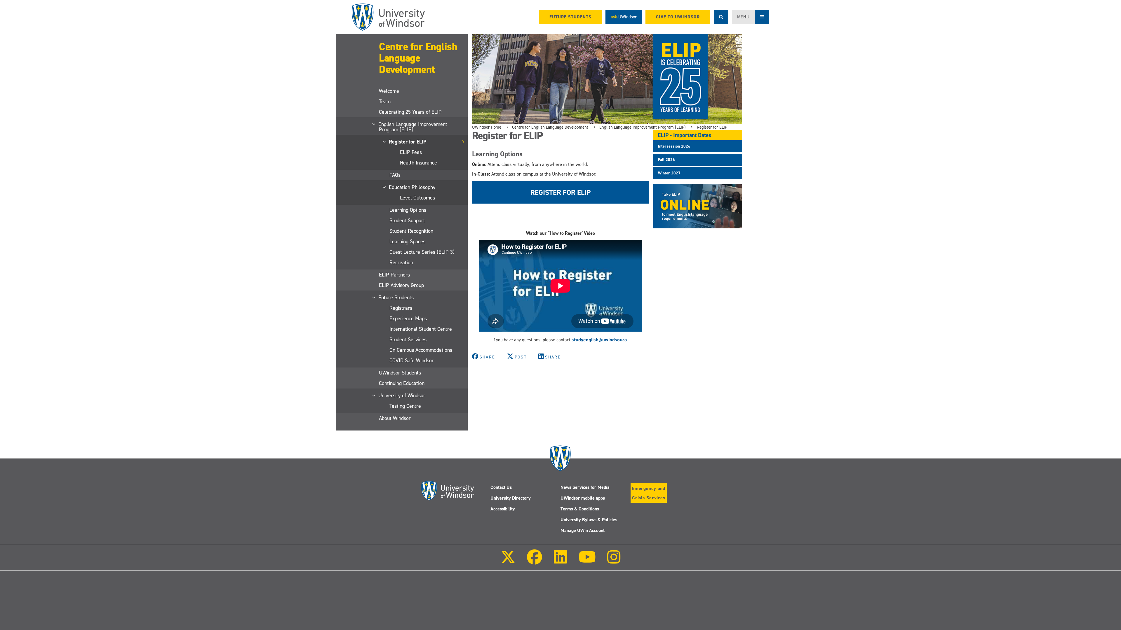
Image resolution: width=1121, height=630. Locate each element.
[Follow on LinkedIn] (560, 561)
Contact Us (501, 487)
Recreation (401, 262)
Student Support (407, 220)
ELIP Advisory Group (401, 285)
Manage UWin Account (582, 530)
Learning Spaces (407, 241)
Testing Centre (405, 406)
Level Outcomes (417, 197)
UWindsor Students (400, 372)
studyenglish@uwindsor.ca (599, 339)
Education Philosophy (412, 187)
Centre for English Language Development (418, 58)
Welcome (389, 91)
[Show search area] (721, 17)
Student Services (408, 339)
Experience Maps (408, 318)
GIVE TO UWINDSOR (678, 17)
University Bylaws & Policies (588, 520)
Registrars (400, 308)
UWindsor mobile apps (582, 498)
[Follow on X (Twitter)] (508, 561)
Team (385, 101)
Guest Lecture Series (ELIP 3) (422, 252)
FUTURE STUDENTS (570, 17)
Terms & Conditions (579, 509)
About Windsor (395, 418)
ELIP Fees (411, 152)
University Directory (510, 498)
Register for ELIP (408, 141)
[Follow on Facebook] (534, 561)
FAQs (395, 175)
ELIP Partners (394, 274)
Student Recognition (411, 231)
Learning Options (407, 210)
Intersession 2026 (674, 146)
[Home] (388, 17)
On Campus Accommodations (420, 350)
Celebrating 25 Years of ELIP (410, 112)
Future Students (396, 297)
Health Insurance (418, 162)
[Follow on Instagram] (614, 561)
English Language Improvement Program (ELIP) (413, 127)
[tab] (697, 146)
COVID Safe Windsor (411, 360)
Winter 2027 (669, 173)
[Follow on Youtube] (587, 561)
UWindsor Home (486, 127)
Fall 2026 (666, 159)
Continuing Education (401, 383)
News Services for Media (585, 487)
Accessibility (502, 509)
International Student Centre (420, 329)
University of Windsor (402, 395)
